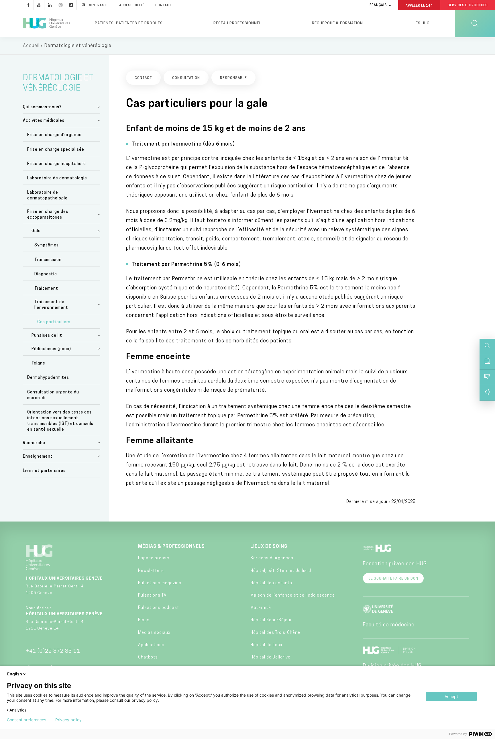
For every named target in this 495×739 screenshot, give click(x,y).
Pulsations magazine (159, 583)
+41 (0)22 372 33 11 (53, 651)
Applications (151, 645)
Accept (451, 696)
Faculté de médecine (389, 625)
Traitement (46, 289)
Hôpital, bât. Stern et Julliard (280, 571)
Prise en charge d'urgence (54, 135)
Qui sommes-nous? (42, 107)
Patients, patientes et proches (129, 23)
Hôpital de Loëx (266, 645)
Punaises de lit (47, 336)
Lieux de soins (268, 546)
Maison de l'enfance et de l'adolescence (292, 595)
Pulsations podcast (158, 608)
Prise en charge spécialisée (55, 150)
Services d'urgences (271, 558)
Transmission (48, 260)
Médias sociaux (154, 633)
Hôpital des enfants (271, 583)
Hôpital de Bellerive (270, 657)
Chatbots (148, 657)
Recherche (34, 443)
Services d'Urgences (468, 5)
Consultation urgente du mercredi (53, 395)
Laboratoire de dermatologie (57, 178)
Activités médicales (43, 121)
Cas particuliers (53, 322)
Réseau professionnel (237, 23)
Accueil (31, 46)
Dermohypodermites (48, 378)
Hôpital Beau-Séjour (271, 620)
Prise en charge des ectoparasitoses (47, 215)
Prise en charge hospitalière (56, 164)
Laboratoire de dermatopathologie (47, 196)
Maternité (260, 608)
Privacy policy (68, 720)
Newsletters (151, 571)
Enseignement (38, 456)
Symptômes (46, 245)
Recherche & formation (337, 23)
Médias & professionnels (171, 546)
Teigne (38, 363)
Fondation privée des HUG (395, 564)
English (14, 673)
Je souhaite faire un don (393, 579)
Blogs (144, 620)
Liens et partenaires (44, 471)
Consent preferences (26, 720)
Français (378, 5)
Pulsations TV (152, 595)
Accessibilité (132, 5)
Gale (36, 231)
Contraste (98, 5)
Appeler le (419, 5)
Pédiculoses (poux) (51, 349)
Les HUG (422, 23)
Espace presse (153, 558)
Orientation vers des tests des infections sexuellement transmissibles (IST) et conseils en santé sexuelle (60, 421)
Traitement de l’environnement (51, 305)
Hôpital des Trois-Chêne (275, 633)
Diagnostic (45, 274)
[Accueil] (46, 23)
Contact (163, 5)
